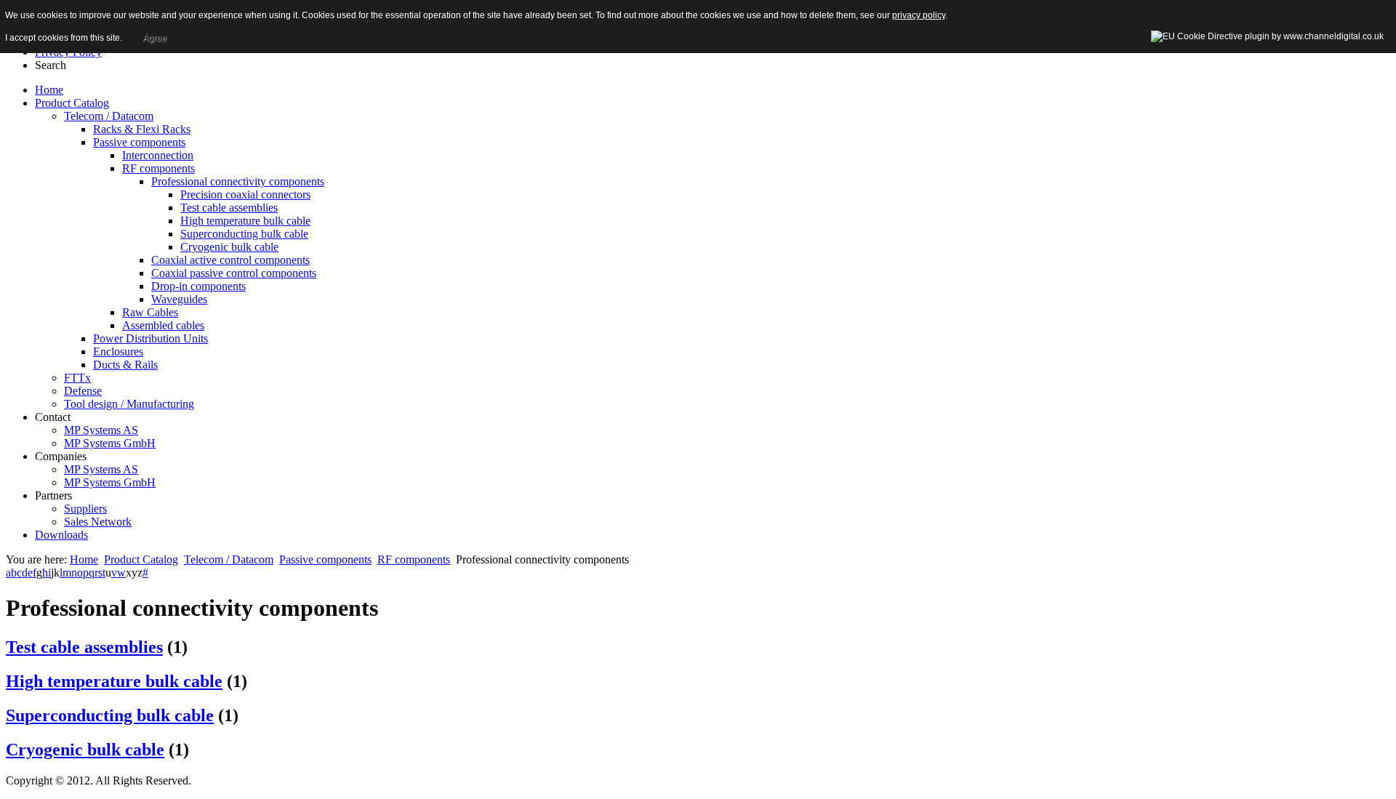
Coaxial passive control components (233, 273)
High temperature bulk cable (245, 220)
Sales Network (98, 521)
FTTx (77, 378)
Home (84, 559)
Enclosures (118, 351)
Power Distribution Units (150, 338)
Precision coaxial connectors (245, 194)
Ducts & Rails (125, 364)
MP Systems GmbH (110, 443)
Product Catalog (141, 559)
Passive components (139, 142)
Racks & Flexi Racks (141, 129)
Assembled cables (163, 325)
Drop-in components (198, 286)
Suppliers (85, 508)
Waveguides (179, 299)
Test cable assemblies (229, 207)
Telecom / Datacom (108, 116)
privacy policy (918, 15)
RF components (158, 168)
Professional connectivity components (237, 181)
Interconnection (157, 155)
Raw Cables (150, 312)
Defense (83, 391)
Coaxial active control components (230, 260)
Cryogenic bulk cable (229, 247)
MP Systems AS (101, 430)
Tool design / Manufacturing (129, 404)
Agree (155, 38)
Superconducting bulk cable (244, 234)
